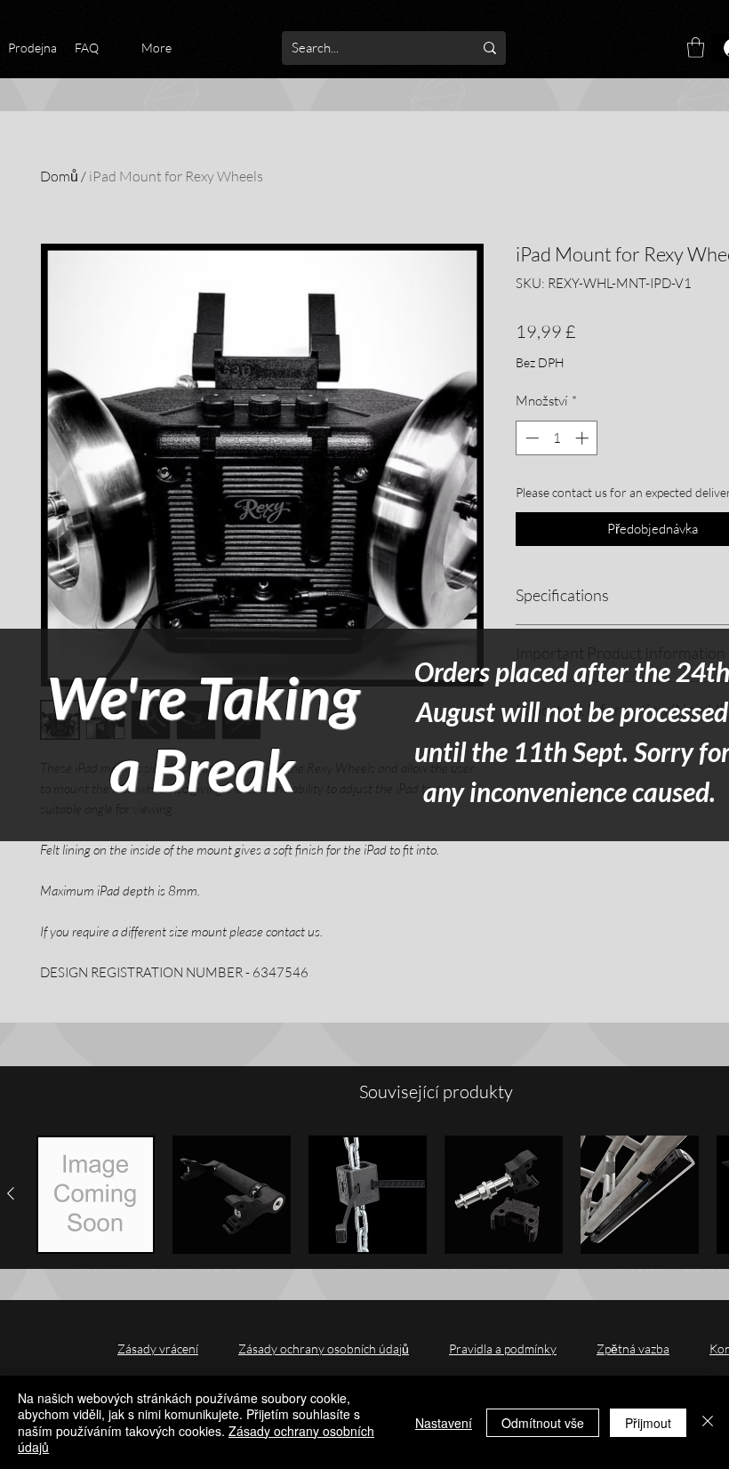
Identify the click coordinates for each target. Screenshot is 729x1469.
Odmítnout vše (542, 1423)
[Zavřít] (707, 1422)
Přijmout (648, 1423)
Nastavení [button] (443, 1423)
